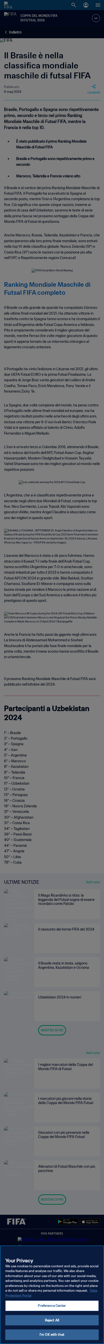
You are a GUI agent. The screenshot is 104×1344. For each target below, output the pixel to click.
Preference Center (52, 1306)
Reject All (52, 1320)
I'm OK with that (52, 1334)
